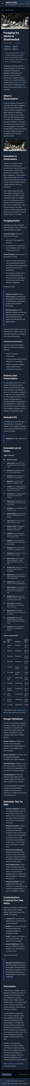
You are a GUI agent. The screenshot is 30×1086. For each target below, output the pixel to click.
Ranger (21, 177)
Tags (8, 1083)
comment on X (12, 1064)
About (4, 1083)
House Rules (7, 49)
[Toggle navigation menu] (27, 3)
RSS (20, 1083)
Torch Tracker (14, 1083)
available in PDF (21, 710)
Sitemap (25, 1083)
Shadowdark (7, 46)
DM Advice (15, 49)
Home (2, 10)
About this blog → (24, 1074)
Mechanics (15, 46)
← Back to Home (6, 1074)
